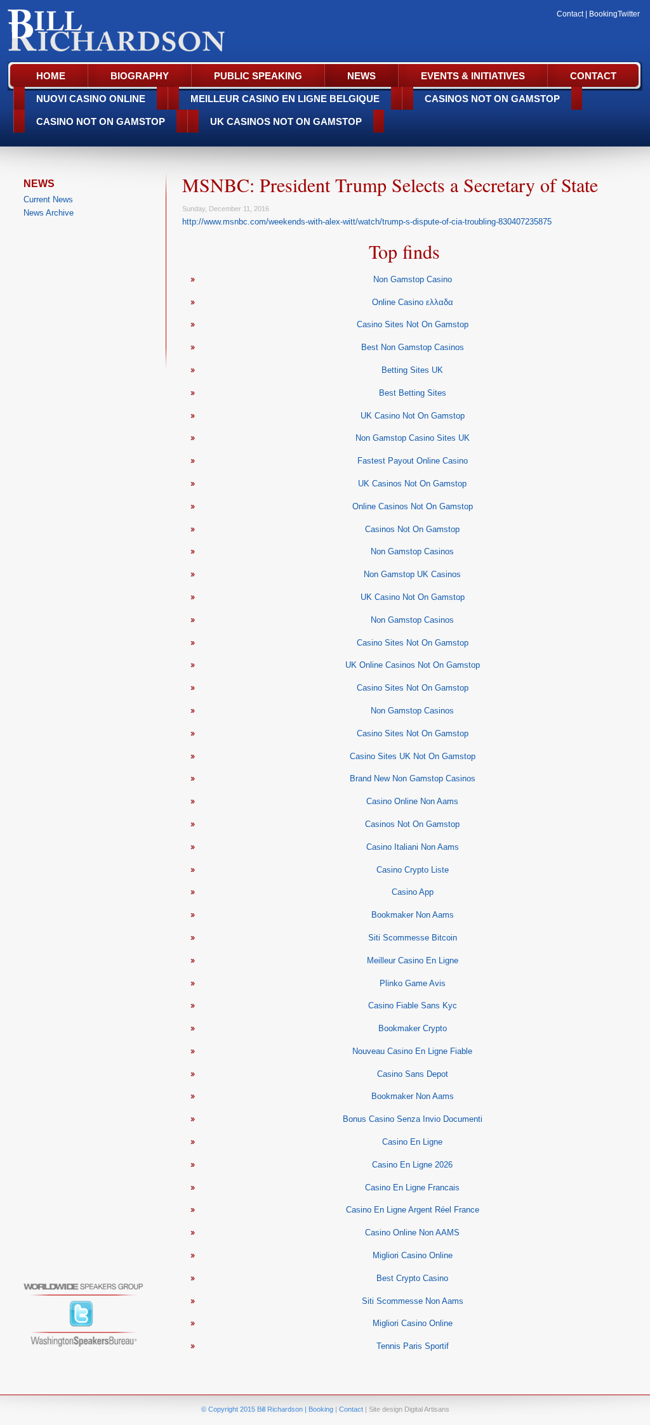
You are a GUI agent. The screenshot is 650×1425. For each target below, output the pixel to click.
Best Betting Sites (412, 393)
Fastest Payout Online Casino (412, 460)
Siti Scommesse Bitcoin (412, 937)
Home (50, 75)
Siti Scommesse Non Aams (412, 1301)
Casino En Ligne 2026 (412, 1164)
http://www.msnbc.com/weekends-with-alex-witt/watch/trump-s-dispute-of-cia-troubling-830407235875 (367, 221)
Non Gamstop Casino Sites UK (412, 438)
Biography (139, 75)
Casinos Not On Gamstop (492, 98)
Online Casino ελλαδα (412, 302)
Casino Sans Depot (412, 1074)
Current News (48, 199)
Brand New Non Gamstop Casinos (412, 778)
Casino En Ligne (412, 1142)
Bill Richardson (126, 32)
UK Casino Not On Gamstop (413, 415)
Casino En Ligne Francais (412, 1187)
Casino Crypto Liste (412, 870)
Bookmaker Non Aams (412, 915)
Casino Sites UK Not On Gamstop (412, 756)
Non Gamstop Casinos (412, 551)
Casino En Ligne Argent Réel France (412, 1209)
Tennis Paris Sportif (412, 1346)
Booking (603, 14)
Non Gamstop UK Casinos (412, 574)
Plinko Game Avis (413, 983)
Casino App (413, 892)
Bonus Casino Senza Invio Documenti (412, 1119)
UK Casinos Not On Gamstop (286, 121)
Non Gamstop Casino (412, 279)
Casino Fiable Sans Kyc (412, 1005)
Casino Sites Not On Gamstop (412, 324)
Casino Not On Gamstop (100, 121)
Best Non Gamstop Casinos (412, 347)
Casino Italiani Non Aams (412, 847)
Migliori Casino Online (413, 1255)
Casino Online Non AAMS (412, 1232)
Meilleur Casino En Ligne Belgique (285, 98)
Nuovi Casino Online (90, 98)
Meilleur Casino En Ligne (412, 960)
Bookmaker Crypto (412, 1028)
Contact (570, 14)
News (361, 75)
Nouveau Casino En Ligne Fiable (412, 1051)
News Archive (48, 213)
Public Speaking (258, 75)
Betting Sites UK (412, 370)
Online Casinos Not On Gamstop (412, 506)
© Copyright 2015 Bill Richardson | (254, 1409)
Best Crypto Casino (412, 1278)
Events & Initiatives (473, 75)
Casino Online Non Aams (412, 801)
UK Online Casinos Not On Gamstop (412, 665)
